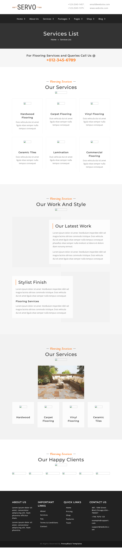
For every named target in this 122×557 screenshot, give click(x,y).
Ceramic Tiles (27, 152)
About (43, 511)
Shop (89, 19)
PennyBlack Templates (71, 543)
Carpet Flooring (60, 114)
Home (20, 19)
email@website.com (100, 4)
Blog (101, 19)
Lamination (61, 152)
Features (70, 519)
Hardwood (23, 417)
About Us (34, 19)
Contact (43, 526)
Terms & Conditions (49, 522)
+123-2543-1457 (76, 4)
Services (47, 19)
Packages (62, 19)
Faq (41, 519)
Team (68, 523)
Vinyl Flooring (94, 114)
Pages (77, 19)
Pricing (69, 511)
